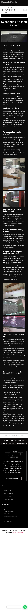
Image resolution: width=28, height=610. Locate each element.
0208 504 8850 (8, 1)
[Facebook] (13, 5)
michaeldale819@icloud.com (9, 2)
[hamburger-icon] (25, 10)
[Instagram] (15, 5)
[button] (25, 607)
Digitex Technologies (17, 532)
